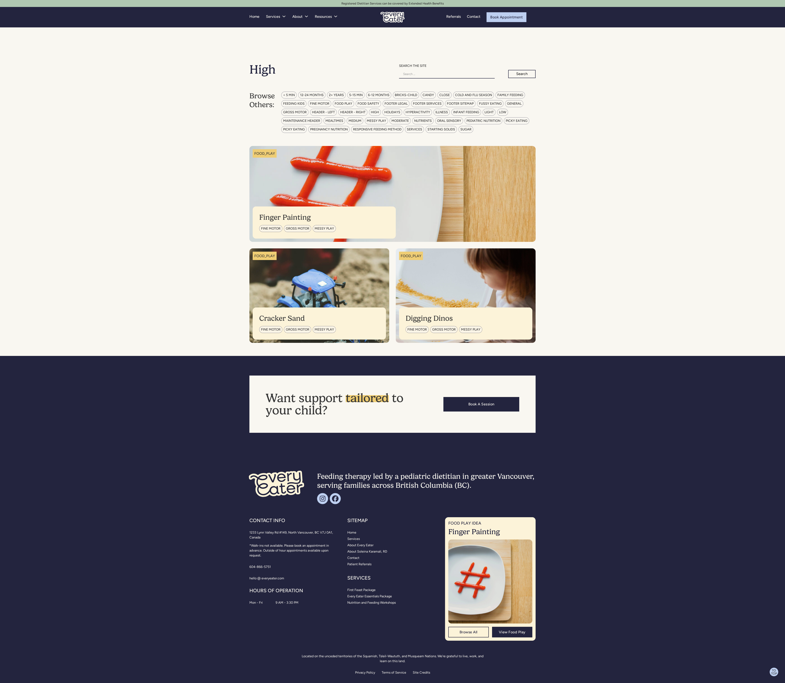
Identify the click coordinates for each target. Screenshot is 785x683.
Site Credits (421, 672)
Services (273, 16)
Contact (473, 16)
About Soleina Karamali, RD (367, 551)
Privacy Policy (365, 672)
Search (522, 74)
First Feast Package (361, 590)
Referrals (453, 16)
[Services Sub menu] (284, 16)
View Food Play (512, 632)
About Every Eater (360, 545)
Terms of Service (394, 672)
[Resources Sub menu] (336, 16)
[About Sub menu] (306, 16)
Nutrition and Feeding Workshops (371, 602)
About (297, 16)
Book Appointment (506, 17)
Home (254, 16)
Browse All (469, 632)
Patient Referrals (359, 564)
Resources (323, 16)
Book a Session (481, 404)
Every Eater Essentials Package (369, 596)
